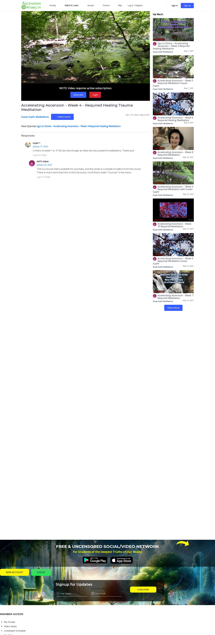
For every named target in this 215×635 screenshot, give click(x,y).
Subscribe (78, 94)
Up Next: (158, 14)
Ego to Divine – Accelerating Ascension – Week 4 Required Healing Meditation (171, 46)
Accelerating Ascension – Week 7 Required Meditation (175, 297)
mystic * (36, 143)
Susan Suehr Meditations (35, 116)
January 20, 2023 (44, 164)
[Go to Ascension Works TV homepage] (31, 5)
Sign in (175, 5)
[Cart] (168, 5)
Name (59, 588)
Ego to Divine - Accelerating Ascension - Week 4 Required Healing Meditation (79, 126)
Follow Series (64, 116)
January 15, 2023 (40, 146)
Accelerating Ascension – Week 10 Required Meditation (174, 225)
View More (173, 307)
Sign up (187, 5)
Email (99, 588)
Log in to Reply (39, 155)
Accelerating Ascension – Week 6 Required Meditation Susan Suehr (173, 261)
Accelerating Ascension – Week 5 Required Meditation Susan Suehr (173, 83)
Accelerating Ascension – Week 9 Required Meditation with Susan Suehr (173, 189)
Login (95, 94)
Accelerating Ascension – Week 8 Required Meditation (175, 153)
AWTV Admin (43, 161)
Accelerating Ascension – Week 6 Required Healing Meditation (175, 119)
